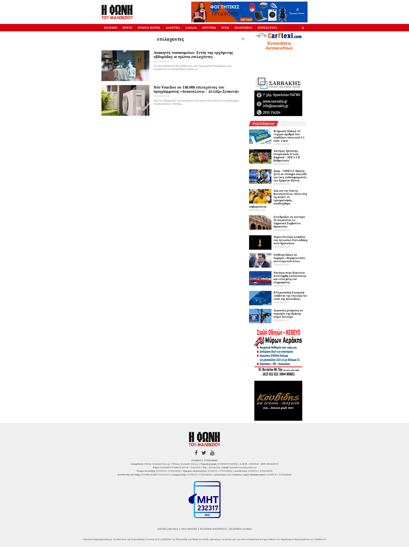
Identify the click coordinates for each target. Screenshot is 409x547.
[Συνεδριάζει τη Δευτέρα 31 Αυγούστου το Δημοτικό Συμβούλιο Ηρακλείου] (260, 222)
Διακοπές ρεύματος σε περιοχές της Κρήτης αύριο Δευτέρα (288, 314)
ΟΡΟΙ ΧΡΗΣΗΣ (189, 528)
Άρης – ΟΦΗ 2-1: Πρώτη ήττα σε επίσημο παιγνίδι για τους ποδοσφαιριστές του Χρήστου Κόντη (290, 175)
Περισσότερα (267, 27)
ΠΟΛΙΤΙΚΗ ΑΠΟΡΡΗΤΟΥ (213, 528)
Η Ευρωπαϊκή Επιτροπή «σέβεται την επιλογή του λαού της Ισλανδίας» (290, 296)
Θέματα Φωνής (149, 27)
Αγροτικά (209, 27)
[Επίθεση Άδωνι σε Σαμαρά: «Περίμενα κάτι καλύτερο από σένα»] (260, 260)
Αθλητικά (173, 27)
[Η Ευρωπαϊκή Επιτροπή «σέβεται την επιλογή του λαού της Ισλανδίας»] (260, 298)
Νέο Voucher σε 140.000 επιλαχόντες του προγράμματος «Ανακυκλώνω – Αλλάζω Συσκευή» (196, 89)
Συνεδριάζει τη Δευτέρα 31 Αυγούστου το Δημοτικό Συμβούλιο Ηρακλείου (289, 221)
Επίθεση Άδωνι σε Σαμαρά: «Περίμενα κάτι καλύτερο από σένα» (289, 258)
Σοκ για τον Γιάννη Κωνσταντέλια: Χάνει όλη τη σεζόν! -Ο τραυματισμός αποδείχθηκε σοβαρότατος (278, 198)
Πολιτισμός (243, 27)
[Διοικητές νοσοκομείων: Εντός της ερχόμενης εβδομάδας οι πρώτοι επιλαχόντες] (125, 65)
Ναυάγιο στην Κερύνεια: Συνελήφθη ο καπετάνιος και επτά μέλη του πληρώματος (290, 277)
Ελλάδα (191, 27)
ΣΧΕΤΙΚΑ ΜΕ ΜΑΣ (167, 528)
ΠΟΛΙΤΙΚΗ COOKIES (240, 528)
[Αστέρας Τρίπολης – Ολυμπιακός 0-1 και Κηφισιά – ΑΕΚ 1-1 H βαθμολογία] (260, 156)
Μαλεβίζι (110, 27)
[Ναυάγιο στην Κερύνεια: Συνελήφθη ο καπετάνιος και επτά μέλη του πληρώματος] (260, 278)
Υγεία (225, 27)
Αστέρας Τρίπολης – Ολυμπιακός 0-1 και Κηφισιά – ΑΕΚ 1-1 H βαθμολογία (287, 155)
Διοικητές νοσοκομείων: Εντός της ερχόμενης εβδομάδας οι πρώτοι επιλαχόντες (193, 54)
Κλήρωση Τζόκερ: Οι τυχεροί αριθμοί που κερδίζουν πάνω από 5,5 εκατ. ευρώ (289, 135)
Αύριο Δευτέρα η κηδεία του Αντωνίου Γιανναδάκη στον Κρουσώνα (290, 240)
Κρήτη (127, 27)
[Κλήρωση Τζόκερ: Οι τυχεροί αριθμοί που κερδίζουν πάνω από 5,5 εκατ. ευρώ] (260, 136)
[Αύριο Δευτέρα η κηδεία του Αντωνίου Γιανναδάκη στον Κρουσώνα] (260, 242)
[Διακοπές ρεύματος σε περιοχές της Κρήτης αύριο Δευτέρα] (260, 316)
